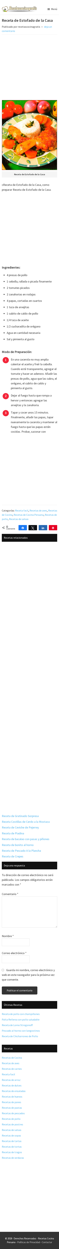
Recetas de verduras (13, 1157)
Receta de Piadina (13, 833)
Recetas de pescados (13, 1113)
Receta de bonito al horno (18, 845)
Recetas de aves (38, 510)
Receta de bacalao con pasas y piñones (25, 839)
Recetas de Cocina (12, 1057)
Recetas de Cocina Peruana (29, 514)
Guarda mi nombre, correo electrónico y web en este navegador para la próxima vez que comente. (28, 975)
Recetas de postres (12, 1124)
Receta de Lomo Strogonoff (17, 1025)
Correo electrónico (14, 953)
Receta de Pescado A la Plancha (21, 851)
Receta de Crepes (12, 856)
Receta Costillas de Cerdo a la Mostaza (26, 822)
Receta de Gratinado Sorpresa (20, 816)
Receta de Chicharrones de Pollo (20, 1036)
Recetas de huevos (12, 1096)
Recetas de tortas (12, 1146)
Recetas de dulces (11, 1085)
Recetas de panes (11, 1102)
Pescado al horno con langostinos (21, 1030)
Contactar (47, 1242)
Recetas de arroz (11, 1080)
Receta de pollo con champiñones (21, 1014)
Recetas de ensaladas (14, 1091)
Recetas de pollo (11, 1118)
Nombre (8, 936)
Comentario (10, 894)
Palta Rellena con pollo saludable (20, 1019)
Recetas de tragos (12, 1152)
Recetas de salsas (19, 519)
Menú (54, 9)
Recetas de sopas (11, 1135)
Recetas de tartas (11, 1141)
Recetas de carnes (12, 1068)
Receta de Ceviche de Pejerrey (20, 827)
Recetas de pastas (12, 1107)
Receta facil (21, 510)
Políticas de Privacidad (28, 1242)
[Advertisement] (29, 67)
